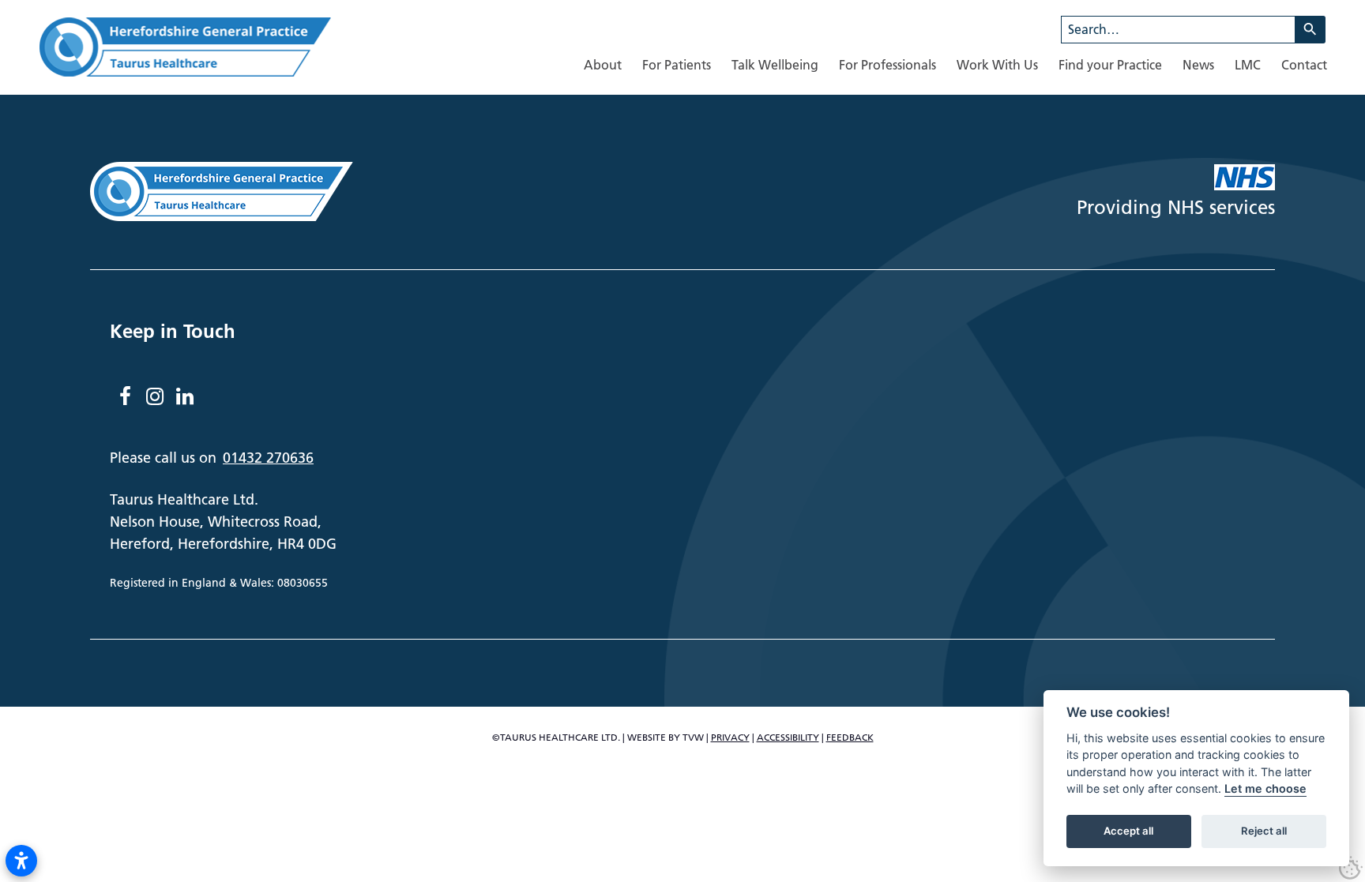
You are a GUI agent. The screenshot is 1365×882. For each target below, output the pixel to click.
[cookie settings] (1351, 868)
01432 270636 (268, 458)
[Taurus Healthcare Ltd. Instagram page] (155, 396)
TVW (693, 737)
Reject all (1264, 831)
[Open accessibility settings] (21, 860)
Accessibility (788, 737)
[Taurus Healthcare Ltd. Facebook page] (125, 396)
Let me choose (1265, 789)
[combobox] (1178, 29)
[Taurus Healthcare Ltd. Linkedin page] (185, 396)
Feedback (850, 737)
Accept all (1128, 831)
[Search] (1310, 29)
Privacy (730, 737)
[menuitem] (602, 65)
